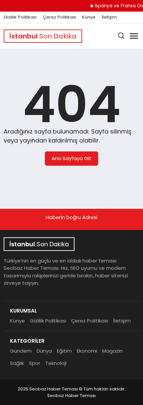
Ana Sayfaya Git (71, 158)
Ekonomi (87, 350)
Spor (34, 363)
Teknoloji (56, 363)
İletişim (109, 17)
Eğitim (64, 350)
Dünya (44, 350)
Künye (88, 17)
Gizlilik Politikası (20, 17)
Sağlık (17, 363)
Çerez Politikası (59, 17)
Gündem (21, 350)
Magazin (112, 350)
